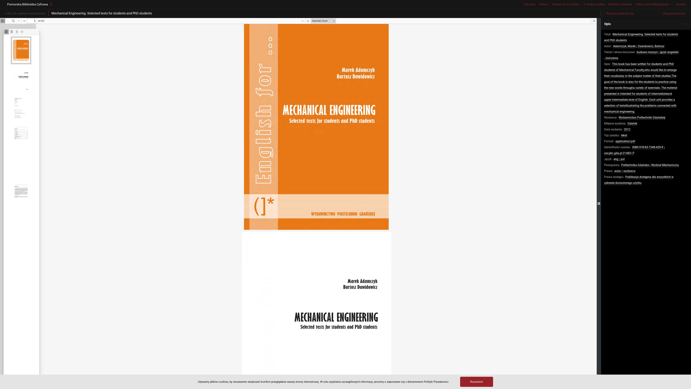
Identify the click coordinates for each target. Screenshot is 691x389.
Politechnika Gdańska (635, 165)
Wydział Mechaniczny (665, 165)
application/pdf (625, 141)
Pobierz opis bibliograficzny (652, 4)
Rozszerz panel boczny (620, 13)
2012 (627, 129)
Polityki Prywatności (436, 381)
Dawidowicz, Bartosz (651, 46)
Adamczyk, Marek (624, 46)
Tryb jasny (530, 4)
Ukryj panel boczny (674, 13)
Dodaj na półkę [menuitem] (596, 4)
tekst (624, 135)
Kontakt (680, 4)
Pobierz (543, 4)
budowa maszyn (647, 52)
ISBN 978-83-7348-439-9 (647, 147)
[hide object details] (599, 203)
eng (616, 159)
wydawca (629, 171)
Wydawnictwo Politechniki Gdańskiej (642, 117)
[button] (646, 24)
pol (623, 159)
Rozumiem (476, 381)
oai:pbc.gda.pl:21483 (617, 153)
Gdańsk (632, 123)
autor (617, 171)
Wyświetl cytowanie (620, 4)
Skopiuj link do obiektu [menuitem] (565, 4)
